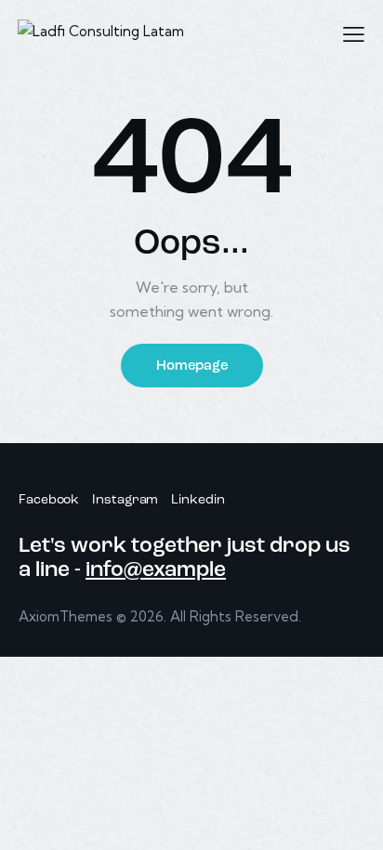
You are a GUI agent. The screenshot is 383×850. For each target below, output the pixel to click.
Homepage (192, 366)
